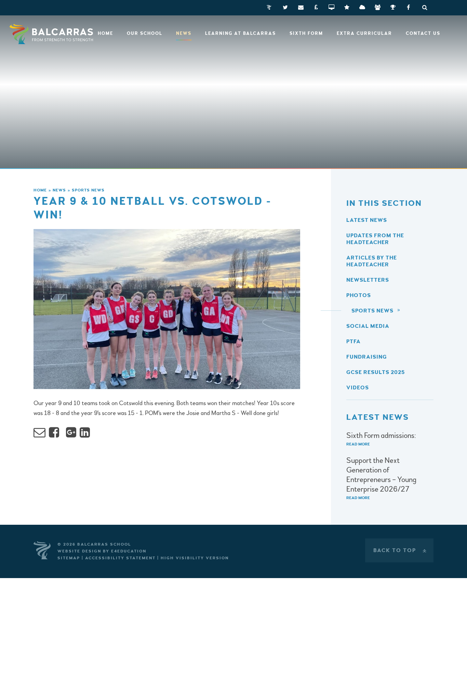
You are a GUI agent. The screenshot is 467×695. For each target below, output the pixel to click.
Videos (357, 387)
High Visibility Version (195, 558)
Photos (358, 295)
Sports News (88, 190)
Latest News (366, 220)
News (59, 190)
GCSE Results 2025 (375, 372)
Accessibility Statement (120, 558)
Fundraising (366, 356)
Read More (358, 444)
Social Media (367, 326)
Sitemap (68, 558)
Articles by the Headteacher (371, 261)
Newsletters (367, 280)
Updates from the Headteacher (375, 239)
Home (40, 190)
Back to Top (400, 550)
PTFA (353, 341)
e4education (128, 551)
